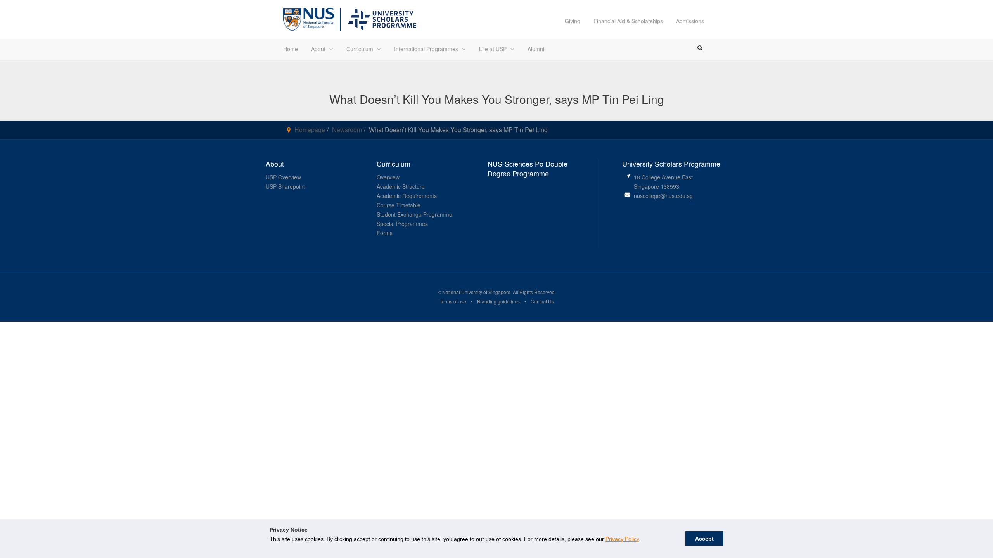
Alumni (536, 49)
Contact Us (542, 301)
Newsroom (347, 129)
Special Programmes (402, 223)
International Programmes (426, 49)
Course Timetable (398, 205)
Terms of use (452, 301)
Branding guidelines (498, 301)
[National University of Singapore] (308, 18)
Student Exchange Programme (414, 214)
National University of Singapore (475, 292)
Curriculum (359, 49)
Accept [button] (704, 539)
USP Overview (283, 177)
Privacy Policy (622, 539)
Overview (388, 177)
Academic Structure (401, 186)
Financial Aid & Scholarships (628, 21)
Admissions (690, 21)
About (318, 49)
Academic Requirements (407, 196)
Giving (572, 21)
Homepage (309, 129)
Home (290, 49)
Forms (385, 233)
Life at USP (493, 49)
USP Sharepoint (285, 186)
